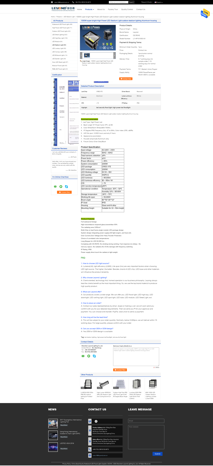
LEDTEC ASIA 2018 (67, 443)
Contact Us (140, 9)
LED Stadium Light (69, 17)
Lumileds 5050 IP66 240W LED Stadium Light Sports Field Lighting (135, 395)
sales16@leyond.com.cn (61, 2)
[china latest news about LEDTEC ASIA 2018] (53, 447)
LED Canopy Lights (58, 52)
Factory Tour (113, 9)
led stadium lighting (90, 337)
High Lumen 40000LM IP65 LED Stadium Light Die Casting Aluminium (104, 394)
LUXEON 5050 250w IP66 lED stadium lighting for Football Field (87, 395)
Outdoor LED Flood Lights (60, 31)
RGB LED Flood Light (58, 69)
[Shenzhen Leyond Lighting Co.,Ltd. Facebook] (96, 421)
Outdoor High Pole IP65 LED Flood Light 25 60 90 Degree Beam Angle (120, 394)
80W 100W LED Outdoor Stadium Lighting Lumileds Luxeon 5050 (151, 395)
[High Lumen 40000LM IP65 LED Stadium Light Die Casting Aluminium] (104, 384)
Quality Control (127, 9)
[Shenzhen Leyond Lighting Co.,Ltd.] (63, 9)
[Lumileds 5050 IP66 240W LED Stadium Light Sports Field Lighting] (136, 384)
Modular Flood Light (58, 65)
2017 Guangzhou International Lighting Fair (71, 421)
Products (88, 9)
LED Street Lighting (58, 34)
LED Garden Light (57, 59)
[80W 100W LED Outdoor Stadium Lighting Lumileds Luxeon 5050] (153, 384)
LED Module (56, 41)
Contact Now (127, 79)
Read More (64, 425)
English (159, 2)
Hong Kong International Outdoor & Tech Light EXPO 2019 (70, 433)
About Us (101, 9)
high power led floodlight (104, 337)
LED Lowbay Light (57, 48)
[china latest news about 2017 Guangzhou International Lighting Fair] (53, 423)
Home (79, 9)
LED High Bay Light (58, 38)
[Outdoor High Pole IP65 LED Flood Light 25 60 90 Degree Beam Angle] (120, 384)
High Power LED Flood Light (60, 28)
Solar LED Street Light (58, 62)
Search (131, 2)
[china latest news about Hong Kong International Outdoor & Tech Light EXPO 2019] (53, 435)
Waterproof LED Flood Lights (61, 24)
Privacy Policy (66, 464)
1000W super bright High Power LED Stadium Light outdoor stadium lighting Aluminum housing (97, 63)
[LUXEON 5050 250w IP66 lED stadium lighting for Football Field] (88, 384)
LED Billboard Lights (58, 55)
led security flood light (119, 337)
